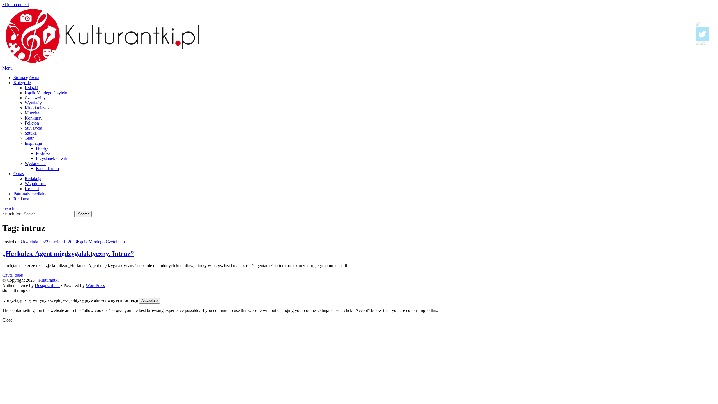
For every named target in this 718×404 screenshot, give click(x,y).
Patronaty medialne (30, 193)
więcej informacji (122, 300)
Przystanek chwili (51, 158)
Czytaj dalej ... (15, 275)
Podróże (43, 153)
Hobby (42, 148)
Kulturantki (48, 280)
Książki (31, 87)
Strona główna (26, 77)
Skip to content (15, 4)
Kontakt (32, 188)
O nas (18, 173)
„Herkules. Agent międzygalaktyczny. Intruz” (68, 253)
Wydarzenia (35, 163)
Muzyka (32, 113)
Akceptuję (149, 301)
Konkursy (33, 118)
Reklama (21, 198)
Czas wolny (35, 97)
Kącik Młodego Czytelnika (49, 92)
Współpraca (35, 183)
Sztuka (31, 133)
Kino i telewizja (39, 107)
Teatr (29, 138)
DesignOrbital (47, 285)
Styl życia (33, 128)
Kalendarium (47, 168)
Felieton (32, 123)
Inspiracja (33, 143)
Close (7, 320)
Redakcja (33, 178)
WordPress (95, 285)
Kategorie (22, 82)
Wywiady (33, 102)
